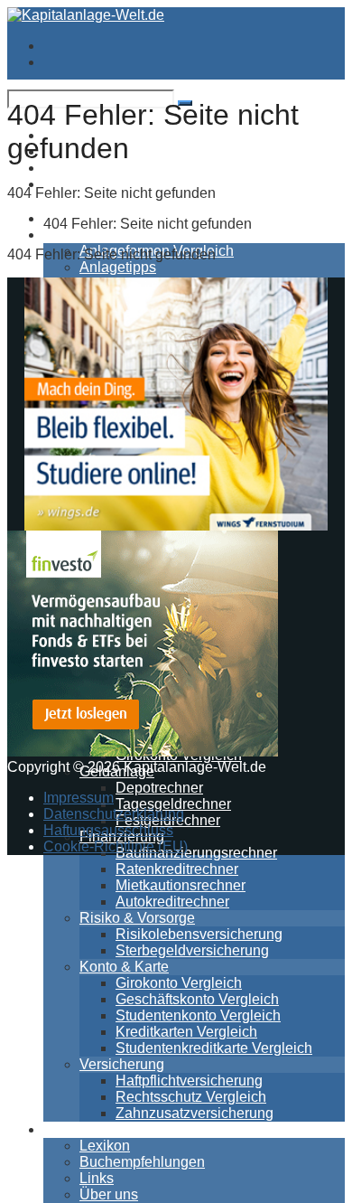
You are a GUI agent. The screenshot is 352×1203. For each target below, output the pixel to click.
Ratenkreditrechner (177, 869)
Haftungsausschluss (108, 830)
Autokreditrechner (172, 901)
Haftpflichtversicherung (189, 1080)
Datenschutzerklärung (113, 814)
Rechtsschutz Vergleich (191, 1096)
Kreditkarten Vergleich (186, 1031)
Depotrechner (159, 787)
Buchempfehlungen (142, 1162)
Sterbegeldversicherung (192, 950)
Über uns (108, 1194)
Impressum (78, 797)
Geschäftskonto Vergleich (197, 999)
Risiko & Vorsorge (137, 918)
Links (96, 1178)
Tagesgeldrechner (173, 804)
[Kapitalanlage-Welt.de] (85, 15)
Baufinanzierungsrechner (196, 852)
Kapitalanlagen (92, 234)
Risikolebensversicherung (199, 934)
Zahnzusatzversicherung (194, 1113)
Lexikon (104, 1145)
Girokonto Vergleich (179, 983)
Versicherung (121, 1064)
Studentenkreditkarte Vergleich (214, 1048)
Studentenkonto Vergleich (198, 1015)
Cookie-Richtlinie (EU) (115, 846)
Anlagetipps (117, 267)
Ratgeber (73, 1129)
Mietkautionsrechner (180, 885)
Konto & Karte (124, 966)
